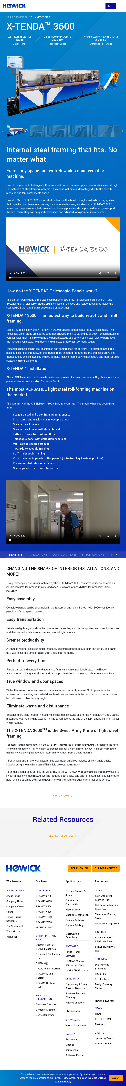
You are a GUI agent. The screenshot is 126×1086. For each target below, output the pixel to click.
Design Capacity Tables (103, 986)
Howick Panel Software (72, 954)
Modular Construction (77, 915)
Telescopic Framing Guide (105, 916)
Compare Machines (46, 1010)
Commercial (71, 1050)
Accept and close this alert (83, 1078)
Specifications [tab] (93, 554)
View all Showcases (75, 1025)
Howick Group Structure (13, 919)
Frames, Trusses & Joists (75, 893)
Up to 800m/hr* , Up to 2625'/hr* (57, 38)
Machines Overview (46, 1004)
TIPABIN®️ (42, 963)
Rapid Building (73, 909)
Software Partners (75, 1055)
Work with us (13, 931)
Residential (71, 1039)
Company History (15, 901)
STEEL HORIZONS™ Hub (105, 949)
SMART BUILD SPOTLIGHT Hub (104, 939)
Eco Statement (14, 926)
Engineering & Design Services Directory (76, 986)
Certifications (102, 979)
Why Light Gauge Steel (107, 923)
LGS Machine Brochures (102, 966)
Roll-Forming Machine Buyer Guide (106, 907)
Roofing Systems (74, 920)
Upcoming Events (104, 1038)
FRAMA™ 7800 (44, 922)
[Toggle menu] (121, 6)
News (98, 1014)
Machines (42, 881)
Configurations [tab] (64, 554)
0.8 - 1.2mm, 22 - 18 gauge (19, 38)
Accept (116, 1077)
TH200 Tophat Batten (48, 968)
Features (100, 1024)
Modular (69, 1045)
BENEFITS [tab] (15, 554)
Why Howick (13, 881)
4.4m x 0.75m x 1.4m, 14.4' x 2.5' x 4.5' (101, 38)
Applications (73, 881)
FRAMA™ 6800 (44, 912)
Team (9, 912)
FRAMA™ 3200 (44, 896)
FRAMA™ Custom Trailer (45, 985)
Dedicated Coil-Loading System (48, 956)
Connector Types (45, 1015)
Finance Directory (74, 1002)
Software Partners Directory (75, 995)
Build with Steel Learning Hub (103, 898)
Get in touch (79, 868)
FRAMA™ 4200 (44, 901)
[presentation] (9, 554)
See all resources (63, 836)
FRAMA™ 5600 (44, 906)
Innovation (12, 937)
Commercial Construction (72, 902)
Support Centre (106, 868)
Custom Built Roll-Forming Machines (46, 947)
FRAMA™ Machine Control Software (75, 963)
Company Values (15, 906)
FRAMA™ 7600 (44, 917)
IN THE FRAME (103, 1019)
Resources (101, 881)
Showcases (72, 1011)
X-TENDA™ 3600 (44, 927)
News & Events (104, 1001)
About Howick (13, 896)
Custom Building (74, 925)
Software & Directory (72, 935)
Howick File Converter (77, 970)
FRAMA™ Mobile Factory (44, 976)
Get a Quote (63, 797)
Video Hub (100, 974)
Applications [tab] (37, 554)
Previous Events (103, 1043)
